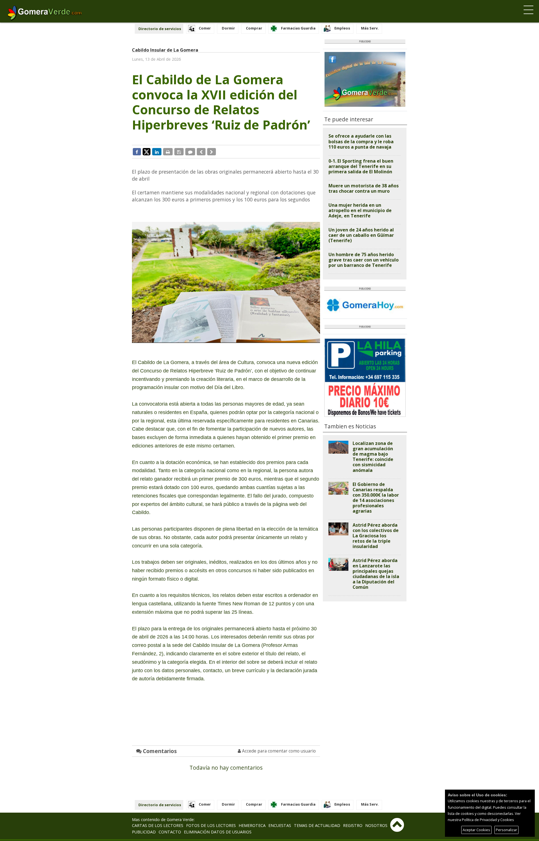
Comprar (254, 28)
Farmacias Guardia (298, 28)
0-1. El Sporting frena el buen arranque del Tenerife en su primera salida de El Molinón (360, 166)
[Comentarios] (190, 151)
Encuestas (279, 825)
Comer (205, 28)
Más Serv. (370, 28)
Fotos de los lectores (211, 825)
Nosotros (376, 825)
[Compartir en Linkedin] (156, 151)
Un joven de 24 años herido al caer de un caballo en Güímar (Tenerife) (361, 235)
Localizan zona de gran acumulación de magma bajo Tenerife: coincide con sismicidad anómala (373, 456)
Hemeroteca (252, 825)
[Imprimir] (168, 151)
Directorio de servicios (159, 28)
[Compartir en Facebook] (137, 151)
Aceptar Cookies (476, 829)
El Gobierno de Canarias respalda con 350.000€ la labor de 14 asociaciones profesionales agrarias (376, 497)
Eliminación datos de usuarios (218, 832)
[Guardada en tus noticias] (179, 151)
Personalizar (506, 829)
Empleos (342, 28)
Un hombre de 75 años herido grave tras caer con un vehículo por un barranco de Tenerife (363, 259)
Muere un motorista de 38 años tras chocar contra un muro (363, 188)
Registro (352, 825)
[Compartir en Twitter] (146, 151)
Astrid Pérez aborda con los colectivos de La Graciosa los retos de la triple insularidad (376, 535)
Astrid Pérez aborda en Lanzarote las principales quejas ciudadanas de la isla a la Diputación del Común (376, 573)
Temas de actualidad (317, 825)
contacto (170, 832)
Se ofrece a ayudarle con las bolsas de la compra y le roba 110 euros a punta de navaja (361, 141)
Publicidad (144, 832)
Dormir (228, 28)
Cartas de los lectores (157, 825)
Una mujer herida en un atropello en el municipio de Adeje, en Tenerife (360, 210)
